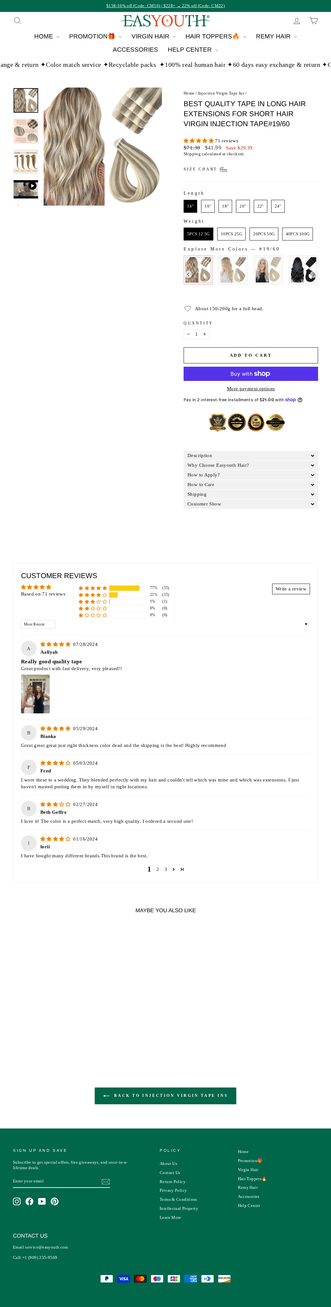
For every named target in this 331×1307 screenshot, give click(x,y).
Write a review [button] (291, 588)
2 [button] (157, 869)
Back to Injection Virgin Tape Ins (170, 1095)
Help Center (190, 49)
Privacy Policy (173, 1190)
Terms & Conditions (178, 1199)
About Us (168, 1163)
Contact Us (170, 1172)
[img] (56, 644)
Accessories (135, 49)
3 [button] (166, 869)
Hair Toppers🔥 (213, 36)
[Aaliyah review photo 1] (35, 694)
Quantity (198, 323)
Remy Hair (274, 36)
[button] (199, 140)
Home (44, 36)
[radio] (190, 206)
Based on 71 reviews (43, 594)
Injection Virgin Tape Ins (221, 93)
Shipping (192, 154)
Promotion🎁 (93, 36)
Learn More (170, 1217)
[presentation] (188, 274)
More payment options (251, 388)
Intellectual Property (179, 1208)
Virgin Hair (151, 36)
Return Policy (173, 1181)
